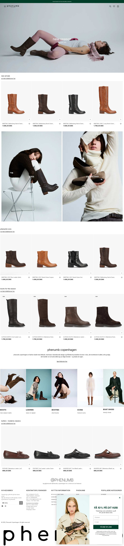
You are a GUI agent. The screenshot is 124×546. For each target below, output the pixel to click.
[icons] (90, 388)
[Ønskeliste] (114, 6)
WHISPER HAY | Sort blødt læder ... (73, 468)
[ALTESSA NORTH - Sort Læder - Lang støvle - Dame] (15, 314)
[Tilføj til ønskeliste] (29, 124)
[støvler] (13, 388)
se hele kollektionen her (8, 78)
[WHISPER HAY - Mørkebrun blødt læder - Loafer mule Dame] (108, 446)
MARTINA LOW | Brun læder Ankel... (12, 277)
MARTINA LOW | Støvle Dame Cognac (43, 277)
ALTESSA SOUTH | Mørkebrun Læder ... (74, 337)
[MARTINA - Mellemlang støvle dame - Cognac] (16, 101)
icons (31, 176)
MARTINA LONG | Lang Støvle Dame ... (104, 123)
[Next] (118, 101)
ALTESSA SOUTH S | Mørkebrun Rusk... (105, 337)
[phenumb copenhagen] (13, 6)
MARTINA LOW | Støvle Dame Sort (72, 277)
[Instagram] (5, 506)
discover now (62, 42)
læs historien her (62, 361)
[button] (118, 6)
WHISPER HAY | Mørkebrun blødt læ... (104, 468)
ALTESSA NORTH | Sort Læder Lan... (12, 337)
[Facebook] (2, 506)
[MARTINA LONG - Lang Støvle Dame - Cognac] (108, 101)
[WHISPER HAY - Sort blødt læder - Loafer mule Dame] (77, 446)
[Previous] (6, 101)
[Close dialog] (119, 497)
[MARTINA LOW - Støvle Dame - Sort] (77, 254)
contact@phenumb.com (35, 499)
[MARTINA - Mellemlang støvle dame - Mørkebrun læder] (47, 101)
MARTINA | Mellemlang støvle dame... (12, 123)
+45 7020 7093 (35, 500)
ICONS (80, 410)
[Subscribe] (21, 503)
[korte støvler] (64, 388)
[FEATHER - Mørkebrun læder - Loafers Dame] (16, 446)
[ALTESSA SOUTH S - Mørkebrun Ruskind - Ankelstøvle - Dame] (108, 314)
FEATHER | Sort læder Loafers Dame (43, 468)
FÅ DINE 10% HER (106, 527)
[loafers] (39, 388)
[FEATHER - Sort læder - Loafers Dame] (47, 446)
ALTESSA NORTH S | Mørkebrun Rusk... (43, 337)
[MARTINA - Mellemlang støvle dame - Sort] (77, 101)
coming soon (92, 176)
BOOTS (3, 410)
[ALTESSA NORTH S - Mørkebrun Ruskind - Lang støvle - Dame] (46, 314)
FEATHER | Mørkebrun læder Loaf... (12, 468)
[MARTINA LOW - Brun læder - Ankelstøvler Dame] (15, 254)
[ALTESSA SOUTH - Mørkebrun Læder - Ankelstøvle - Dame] (77, 314)
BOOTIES (55, 410)
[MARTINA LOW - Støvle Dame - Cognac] (46, 254)
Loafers (30, 410)
